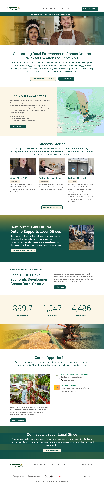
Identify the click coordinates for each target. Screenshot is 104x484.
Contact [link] (80, 3)
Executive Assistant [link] (68, 386)
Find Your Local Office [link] (90, 9)
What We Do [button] (60, 287)
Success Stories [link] (67, 9)
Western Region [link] (44, 181)
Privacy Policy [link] (63, 481)
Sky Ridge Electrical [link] (77, 178)
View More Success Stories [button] (52, 207)
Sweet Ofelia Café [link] (18, 178)
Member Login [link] (88, 3)
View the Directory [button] (66, 79)
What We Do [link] (44, 9)
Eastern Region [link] (15, 181)
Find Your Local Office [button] (52, 450)
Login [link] (73, 465)
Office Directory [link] (55, 9)
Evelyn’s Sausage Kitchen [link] (50, 178)
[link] (96, 3)
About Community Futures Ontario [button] (43, 79)
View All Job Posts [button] (18, 420)
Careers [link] (77, 9)
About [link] (74, 3)
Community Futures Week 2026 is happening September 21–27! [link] (52, 14)
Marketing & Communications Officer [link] (74, 375)
